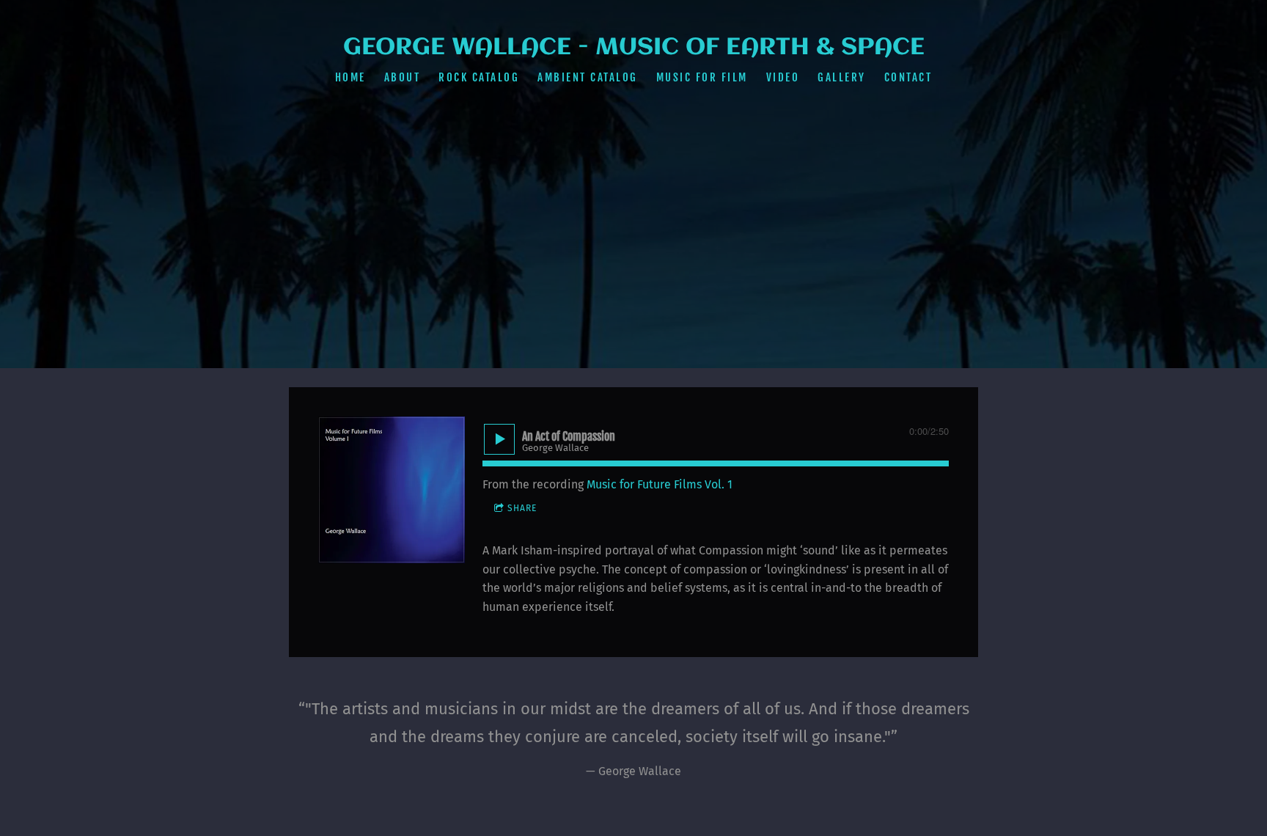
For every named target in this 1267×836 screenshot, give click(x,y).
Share (522, 508)
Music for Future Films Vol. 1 (659, 484)
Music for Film (702, 77)
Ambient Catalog (587, 77)
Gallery (842, 77)
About (402, 77)
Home (350, 77)
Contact (908, 77)
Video (783, 77)
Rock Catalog (478, 77)
